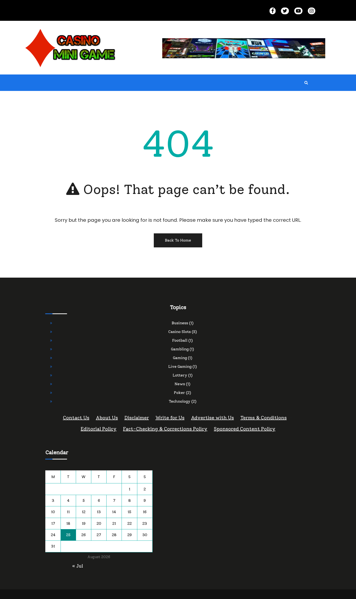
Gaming (180, 357)
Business (180, 323)
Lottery (180, 375)
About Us (107, 418)
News (180, 384)
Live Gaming (180, 366)
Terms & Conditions (263, 418)
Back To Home (178, 240)
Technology (179, 401)
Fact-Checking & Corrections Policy (165, 429)
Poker (179, 392)
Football (179, 340)
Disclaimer (136, 418)
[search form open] (306, 83)
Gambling (180, 349)
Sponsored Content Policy (244, 429)
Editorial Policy (98, 429)
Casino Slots (179, 331)
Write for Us (170, 418)
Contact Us (76, 418)
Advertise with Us (212, 418)
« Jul (77, 566)
